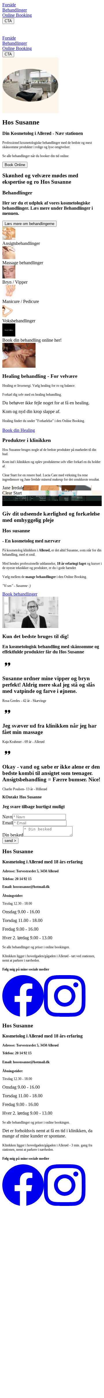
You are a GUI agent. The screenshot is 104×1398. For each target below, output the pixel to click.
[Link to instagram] (65, 1015)
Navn (7, 816)
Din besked (12, 834)
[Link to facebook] (23, 1015)
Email (7, 822)
